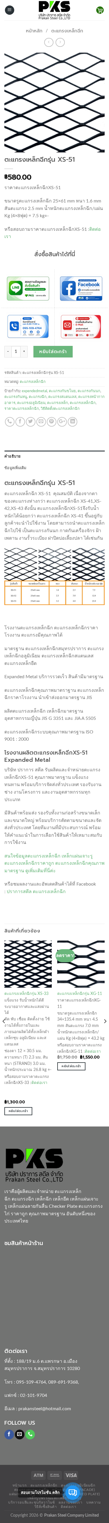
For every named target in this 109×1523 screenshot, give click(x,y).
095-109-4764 (31, 1382)
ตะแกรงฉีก (38, 397)
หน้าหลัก (34, 30)
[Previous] (4, 1033)
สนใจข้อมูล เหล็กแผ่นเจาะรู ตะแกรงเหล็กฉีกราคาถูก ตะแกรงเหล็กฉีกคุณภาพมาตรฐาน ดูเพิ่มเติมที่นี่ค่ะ (54, 863)
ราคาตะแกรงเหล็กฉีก (21, 408)
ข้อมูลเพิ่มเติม (15, 468)
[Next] (105, 1033)
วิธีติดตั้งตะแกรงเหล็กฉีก (60, 408)
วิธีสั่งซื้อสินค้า (45, 1507)
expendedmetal (34, 391)
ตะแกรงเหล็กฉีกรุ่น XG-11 (79, 994)
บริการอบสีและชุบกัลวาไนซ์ (31, 1502)
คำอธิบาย (12, 456)
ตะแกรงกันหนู (15, 397)
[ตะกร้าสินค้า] (100, 10)
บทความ (93, 1502)
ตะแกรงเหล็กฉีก (67, 30)
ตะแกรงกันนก (89, 391)
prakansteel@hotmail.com (44, 1408)
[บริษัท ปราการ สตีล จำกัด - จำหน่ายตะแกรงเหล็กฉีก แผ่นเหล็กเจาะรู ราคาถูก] (55, 10)
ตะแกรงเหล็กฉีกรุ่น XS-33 (26, 994)
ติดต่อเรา (39, 1083)
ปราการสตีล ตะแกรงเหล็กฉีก (36, 891)
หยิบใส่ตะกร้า (53, 351)
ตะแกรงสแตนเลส (62, 397)
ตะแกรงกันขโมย (62, 391)
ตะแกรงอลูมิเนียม (31, 403)
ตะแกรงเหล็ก (57, 403)
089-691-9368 (63, 1382)
